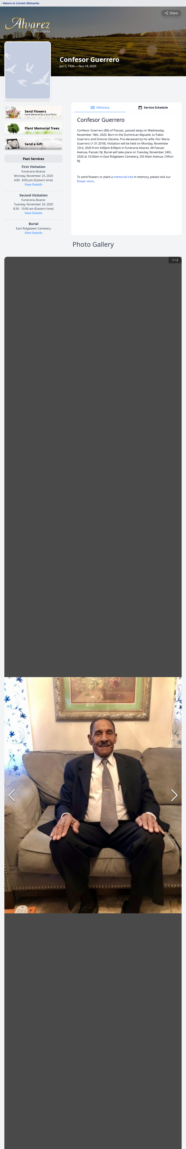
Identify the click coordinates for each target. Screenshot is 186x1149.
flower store (85, 181)
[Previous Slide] (11, 795)
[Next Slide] (174, 795)
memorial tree (123, 177)
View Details (33, 184)
